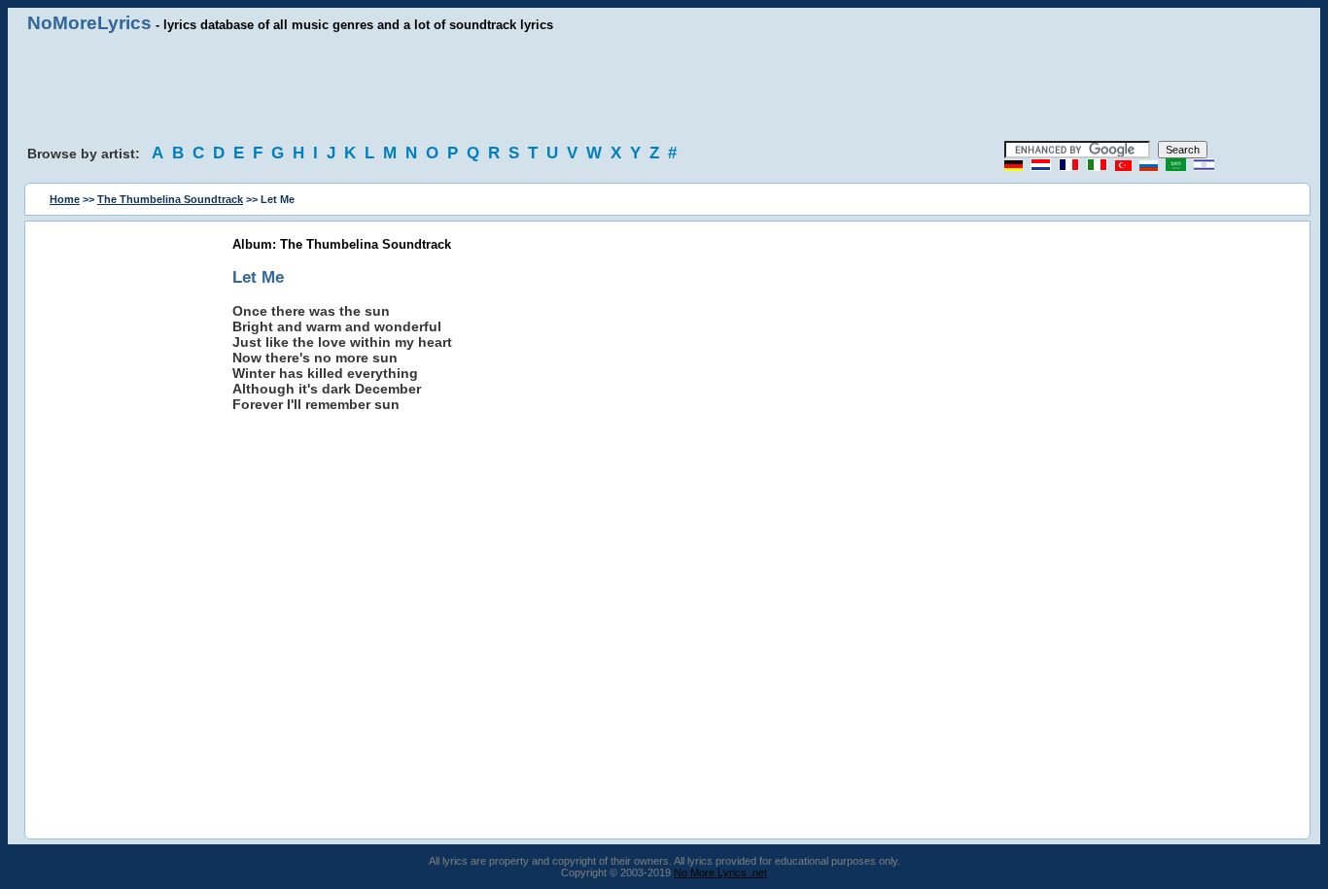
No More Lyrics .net (720, 872)
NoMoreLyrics (89, 23)
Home (65, 199)
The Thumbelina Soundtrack (170, 199)
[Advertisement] (664, 87)
